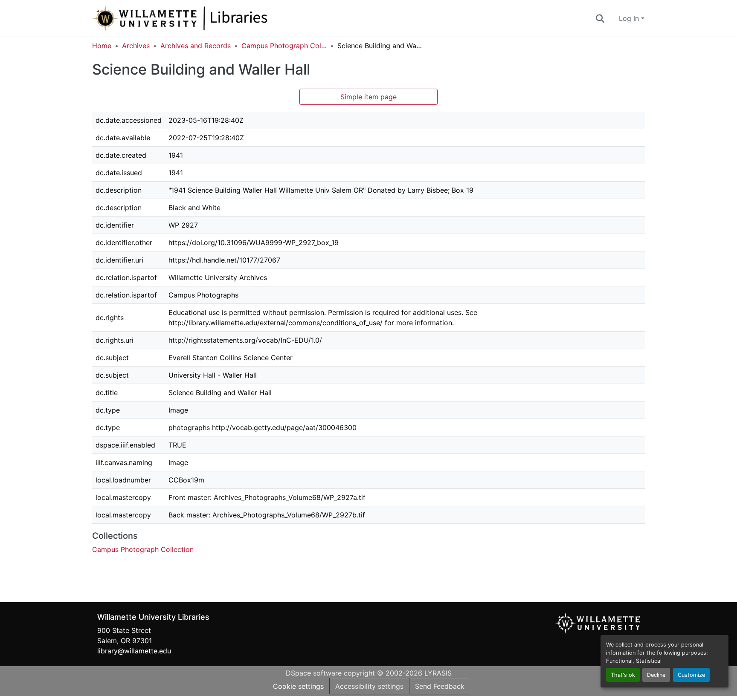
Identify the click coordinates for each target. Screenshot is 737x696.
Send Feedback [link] (439, 686)
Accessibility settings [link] (369, 686)
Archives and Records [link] (195, 45)
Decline (656, 675)
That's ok (623, 675)
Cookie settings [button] (298, 686)
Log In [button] (630, 18)
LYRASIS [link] (438, 673)
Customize (691, 675)
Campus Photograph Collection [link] (284, 45)
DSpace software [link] (314, 673)
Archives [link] (136, 45)
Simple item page (368, 96)
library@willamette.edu (134, 651)
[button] (208, 18)
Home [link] (101, 45)
